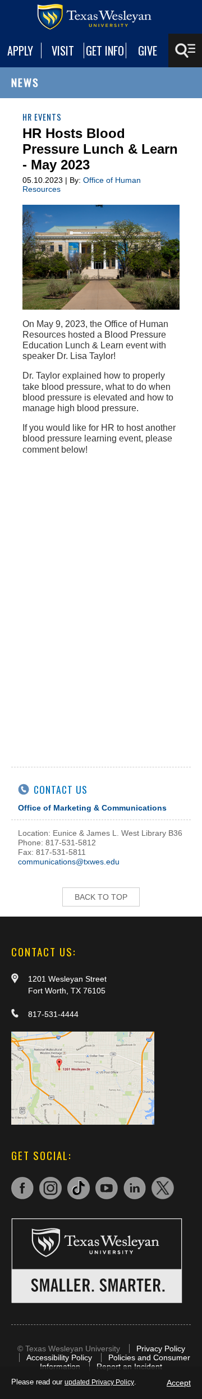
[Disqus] (101, 604)
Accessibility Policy (59, 1357)
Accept (179, 1382)
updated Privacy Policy (99, 1382)
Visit (63, 50)
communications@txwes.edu (69, 861)
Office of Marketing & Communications (92, 807)
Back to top (101, 896)
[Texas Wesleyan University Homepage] (101, 17)
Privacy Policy (160, 1348)
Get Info (105, 50)
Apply (20, 50)
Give (147, 50)
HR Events (42, 117)
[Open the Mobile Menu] (185, 50)
